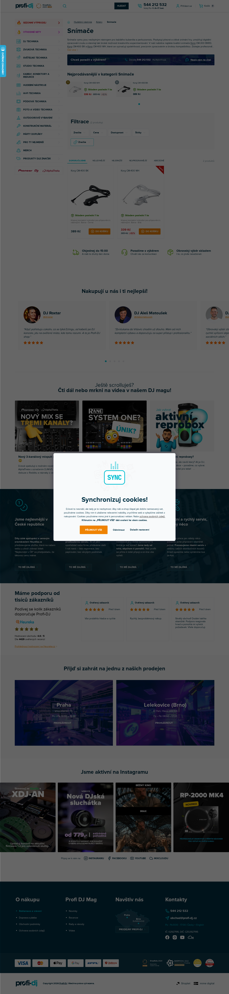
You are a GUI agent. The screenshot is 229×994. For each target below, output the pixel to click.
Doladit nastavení (139, 529)
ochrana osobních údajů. (152, 516)
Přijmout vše (93, 529)
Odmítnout (119, 529)
